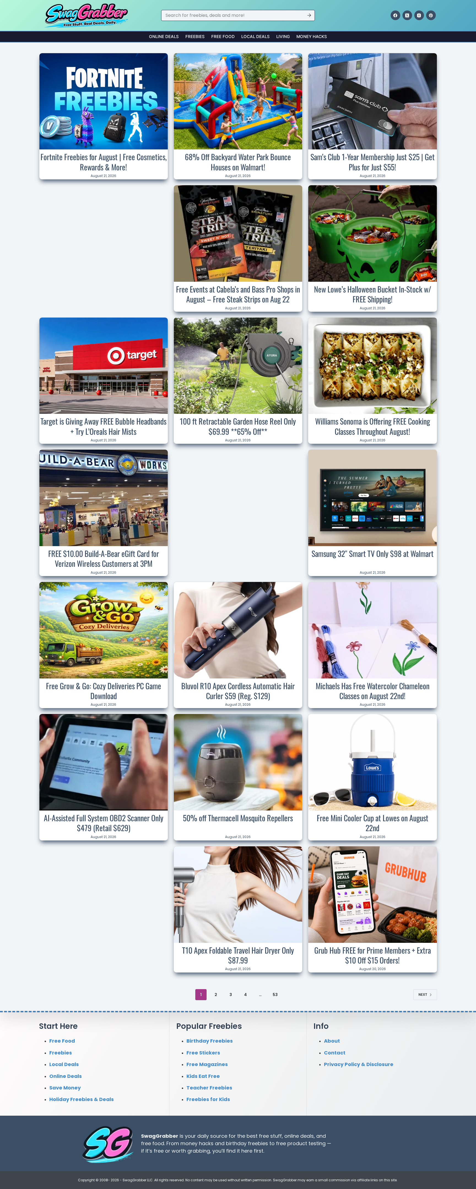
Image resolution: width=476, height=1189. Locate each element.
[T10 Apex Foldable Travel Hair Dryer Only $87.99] (238, 894)
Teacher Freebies (209, 1087)
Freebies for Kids (208, 1099)
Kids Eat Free (203, 1075)
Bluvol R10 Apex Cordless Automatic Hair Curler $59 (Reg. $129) (238, 690)
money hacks (196, 1143)
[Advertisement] (103, 221)
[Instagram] (419, 15)
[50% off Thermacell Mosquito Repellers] (238, 762)
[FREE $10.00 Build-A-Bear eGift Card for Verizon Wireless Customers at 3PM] (103, 498)
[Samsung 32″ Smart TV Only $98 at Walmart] (372, 498)
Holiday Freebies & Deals (81, 1099)
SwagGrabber (159, 1135)
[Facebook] (395, 15)
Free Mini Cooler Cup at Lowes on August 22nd (372, 822)
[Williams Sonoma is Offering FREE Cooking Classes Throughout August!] (372, 366)
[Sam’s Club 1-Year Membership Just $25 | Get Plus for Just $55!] (372, 101)
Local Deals (255, 36)
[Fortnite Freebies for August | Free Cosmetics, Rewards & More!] (103, 101)
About (332, 1040)
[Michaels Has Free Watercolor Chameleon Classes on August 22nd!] (372, 630)
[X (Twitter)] (407, 15)
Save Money (65, 1087)
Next (422, 994)
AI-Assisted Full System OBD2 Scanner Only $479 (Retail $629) (103, 822)
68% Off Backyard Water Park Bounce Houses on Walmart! (238, 161)
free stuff (270, 1135)
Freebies (195, 36)
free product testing (301, 1143)
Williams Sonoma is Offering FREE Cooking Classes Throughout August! (372, 426)
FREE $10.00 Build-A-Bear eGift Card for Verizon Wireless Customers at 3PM (103, 558)
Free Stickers (203, 1052)
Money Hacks (311, 36)
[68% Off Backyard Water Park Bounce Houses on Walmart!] (238, 101)
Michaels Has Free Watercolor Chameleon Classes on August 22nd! (372, 690)
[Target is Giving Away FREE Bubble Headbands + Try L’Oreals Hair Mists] (103, 366)
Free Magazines (207, 1064)
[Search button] (309, 15)
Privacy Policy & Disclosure (358, 1064)
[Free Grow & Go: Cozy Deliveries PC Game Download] (103, 630)
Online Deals (164, 36)
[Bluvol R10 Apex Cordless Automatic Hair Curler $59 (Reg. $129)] (238, 630)
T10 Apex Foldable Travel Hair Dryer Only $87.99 (238, 955)
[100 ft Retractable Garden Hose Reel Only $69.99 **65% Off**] (238, 366)
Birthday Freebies (209, 1040)
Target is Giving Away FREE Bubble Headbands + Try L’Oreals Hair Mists (103, 426)
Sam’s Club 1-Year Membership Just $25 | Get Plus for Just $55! (372, 161)
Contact (334, 1052)
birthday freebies (247, 1143)
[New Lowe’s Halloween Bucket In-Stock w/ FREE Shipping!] (372, 233)
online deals (299, 1135)
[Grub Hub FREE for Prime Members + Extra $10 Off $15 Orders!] (372, 894)
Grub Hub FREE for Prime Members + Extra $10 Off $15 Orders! (372, 955)
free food (152, 1143)
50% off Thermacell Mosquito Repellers (238, 817)
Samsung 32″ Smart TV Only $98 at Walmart (373, 553)
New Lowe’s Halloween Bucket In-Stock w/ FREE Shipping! (372, 294)
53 (275, 994)
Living (283, 36)
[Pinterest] (431, 15)
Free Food (223, 36)
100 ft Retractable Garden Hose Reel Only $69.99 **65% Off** (238, 426)
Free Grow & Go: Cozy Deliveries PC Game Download (103, 690)
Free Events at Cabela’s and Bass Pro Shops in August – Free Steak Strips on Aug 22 (238, 294)
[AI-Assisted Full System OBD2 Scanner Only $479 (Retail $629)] (103, 762)
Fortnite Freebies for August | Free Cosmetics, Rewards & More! (103, 161)
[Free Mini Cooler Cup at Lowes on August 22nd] (372, 762)
